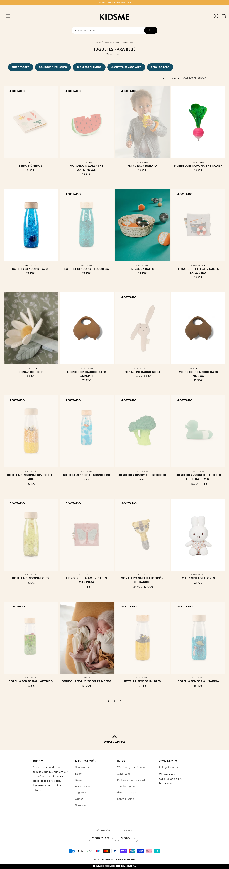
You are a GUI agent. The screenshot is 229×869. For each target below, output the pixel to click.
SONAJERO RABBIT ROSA (142, 372)
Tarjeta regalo (126, 786)
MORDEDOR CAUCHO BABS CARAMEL (86, 374)
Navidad (80, 805)
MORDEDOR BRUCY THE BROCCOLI (142, 475)
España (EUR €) (100, 838)
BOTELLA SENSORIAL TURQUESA (86, 269)
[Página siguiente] (127, 701)
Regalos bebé (160, 67)
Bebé (78, 774)
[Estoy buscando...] (150, 30)
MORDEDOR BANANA (142, 166)
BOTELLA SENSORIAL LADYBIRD (31, 681)
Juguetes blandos (89, 67)
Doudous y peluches (53, 67)
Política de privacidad (131, 780)
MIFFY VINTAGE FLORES (198, 578)
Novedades (82, 767)
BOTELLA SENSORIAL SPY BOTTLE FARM (30, 477)
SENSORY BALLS (142, 269)
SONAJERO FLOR (31, 372)
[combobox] (114, 30)
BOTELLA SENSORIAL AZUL (30, 269)
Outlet (79, 799)
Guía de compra (127, 792)
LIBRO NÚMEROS (30, 166)
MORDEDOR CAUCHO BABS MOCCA (198, 374)
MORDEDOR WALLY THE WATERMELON (86, 168)
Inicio (98, 42)
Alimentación (83, 786)
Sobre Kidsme (125, 799)
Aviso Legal (124, 774)
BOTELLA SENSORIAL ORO (30, 578)
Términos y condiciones (131, 767)
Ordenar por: (170, 78)
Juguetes (108, 42)
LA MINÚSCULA (129, 866)
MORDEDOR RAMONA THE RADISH (198, 166)
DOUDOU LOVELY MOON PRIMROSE (86, 681)
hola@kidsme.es (168, 767)
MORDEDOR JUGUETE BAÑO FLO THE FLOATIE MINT (198, 477)
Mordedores (20, 67)
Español (126, 838)
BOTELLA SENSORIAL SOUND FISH (86, 475)
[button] (5, 16)
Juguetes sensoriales (126, 67)
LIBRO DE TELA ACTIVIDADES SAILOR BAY (198, 271)
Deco (78, 780)
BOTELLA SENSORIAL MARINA (198, 681)
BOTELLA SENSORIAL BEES (142, 681)
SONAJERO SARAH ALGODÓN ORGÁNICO (142, 580)
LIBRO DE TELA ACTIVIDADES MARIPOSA (86, 580)
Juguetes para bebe (124, 42)
